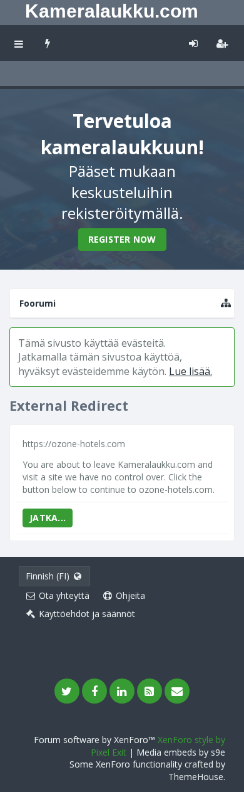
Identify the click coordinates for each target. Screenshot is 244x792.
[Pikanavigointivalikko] (226, 303)
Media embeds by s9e (180, 752)
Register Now (122, 239)
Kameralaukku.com (111, 11)
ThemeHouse (195, 777)
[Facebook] (94, 691)
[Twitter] (66, 691)
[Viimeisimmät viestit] (48, 43)
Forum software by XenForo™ (96, 740)
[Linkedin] (122, 691)
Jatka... (47, 518)
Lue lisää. (190, 371)
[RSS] (149, 691)
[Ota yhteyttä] (177, 691)
